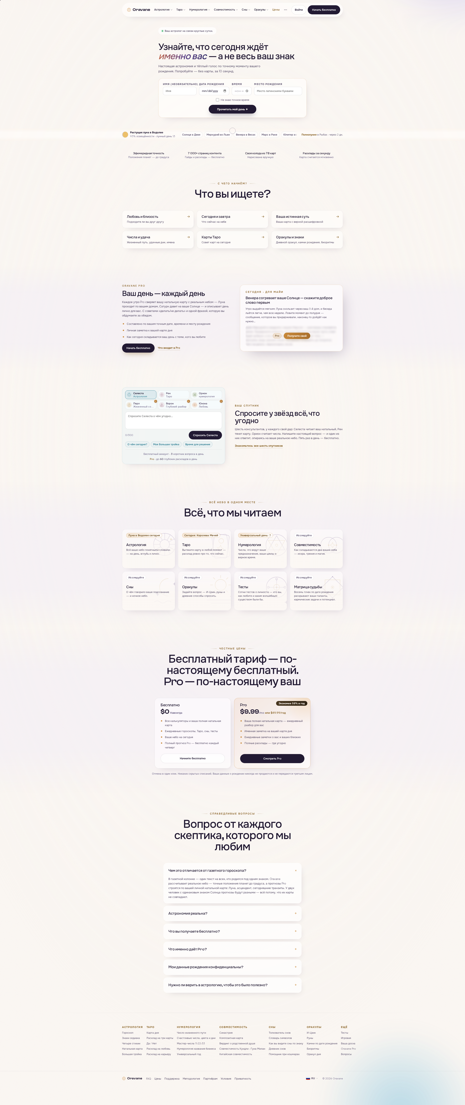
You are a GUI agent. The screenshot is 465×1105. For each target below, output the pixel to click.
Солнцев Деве (191, 134)
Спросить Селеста (205, 435)
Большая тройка (132, 1053)
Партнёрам (210, 1078)
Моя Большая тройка (166, 444)
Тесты (344, 1032)
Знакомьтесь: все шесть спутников (259, 446)
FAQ (148, 1078)
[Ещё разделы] (285, 10)
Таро (179, 9)
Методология (191, 1078)
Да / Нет (152, 1043)
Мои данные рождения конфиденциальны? (232, 967)
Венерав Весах (245, 134)
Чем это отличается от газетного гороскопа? (232, 870)
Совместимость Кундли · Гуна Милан (242, 1048)
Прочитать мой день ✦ (232, 109)
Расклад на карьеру (159, 1053)
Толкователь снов (280, 1032)
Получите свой (297, 335)
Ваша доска (348, 1043)
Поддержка (171, 1078)
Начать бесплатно (324, 9)
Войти (299, 9)
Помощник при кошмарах (284, 1053)
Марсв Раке (269, 134)
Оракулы (260, 9)
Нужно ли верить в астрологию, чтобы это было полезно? (232, 985)
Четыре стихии (131, 1043)
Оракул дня (314, 1053)
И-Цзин (311, 1032)
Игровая (346, 1037)
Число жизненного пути (191, 1032)
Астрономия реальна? (232, 913)
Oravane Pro (348, 1048)
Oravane (141, 9)
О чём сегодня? (137, 444)
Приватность (242, 1078)
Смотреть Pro (272, 758)
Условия (226, 1078)
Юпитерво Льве (293, 134)
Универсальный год (189, 1053)
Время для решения (197, 444)
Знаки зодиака (131, 1037)
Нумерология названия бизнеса (196, 1048)
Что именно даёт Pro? (232, 949)
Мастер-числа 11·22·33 (191, 1043)
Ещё (344, 1027)
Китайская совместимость (235, 1053)
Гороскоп (127, 1032)
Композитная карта (231, 1037)
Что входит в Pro (169, 348)
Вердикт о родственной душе (237, 1043)
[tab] (140, 394)
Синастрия (225, 1032)
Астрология (162, 9)
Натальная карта (132, 1048)
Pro (152, 459)
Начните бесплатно (193, 758)
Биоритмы (313, 1048)
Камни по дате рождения (322, 1043)
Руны (310, 1037)
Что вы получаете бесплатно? (232, 931)
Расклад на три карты (160, 1037)
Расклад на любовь (158, 1048)
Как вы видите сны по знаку (286, 1043)
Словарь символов (280, 1037)
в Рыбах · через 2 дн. (322, 134)
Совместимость (224, 9)
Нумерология (198, 9)
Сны (244, 9)
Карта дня (153, 1032)
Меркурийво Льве (218, 134)
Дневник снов (277, 1048)
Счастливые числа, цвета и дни (196, 1037)
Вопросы (346, 1053)
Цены (276, 9)
